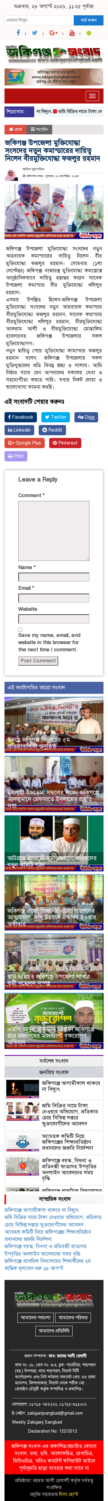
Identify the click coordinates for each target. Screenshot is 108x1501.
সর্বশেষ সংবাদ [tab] (54, 1061)
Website (27, 609)
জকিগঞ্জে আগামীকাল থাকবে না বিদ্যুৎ (71, 1086)
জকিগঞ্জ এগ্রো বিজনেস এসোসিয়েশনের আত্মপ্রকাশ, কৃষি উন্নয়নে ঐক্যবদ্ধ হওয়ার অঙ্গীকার (52, 917)
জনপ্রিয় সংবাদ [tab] (54, 1072)
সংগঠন (42, 129)
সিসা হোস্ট (68, 1494)
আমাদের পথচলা (35, 1318)
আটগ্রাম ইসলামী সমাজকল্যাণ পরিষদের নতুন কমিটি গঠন (52, 862)
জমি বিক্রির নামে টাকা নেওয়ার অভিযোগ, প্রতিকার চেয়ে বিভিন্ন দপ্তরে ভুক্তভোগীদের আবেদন (70, 1114)
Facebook (22, 417)
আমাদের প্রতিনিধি (54, 1331)
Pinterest (67, 443)
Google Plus (27, 443)
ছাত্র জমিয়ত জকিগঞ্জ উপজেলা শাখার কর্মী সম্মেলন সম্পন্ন (49, 980)
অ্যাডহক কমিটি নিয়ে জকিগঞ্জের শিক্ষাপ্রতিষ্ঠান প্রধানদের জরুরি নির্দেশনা (67, 1142)
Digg (88, 417)
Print (18, 456)
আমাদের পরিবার (73, 1318)
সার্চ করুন (89, 20)
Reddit (54, 430)
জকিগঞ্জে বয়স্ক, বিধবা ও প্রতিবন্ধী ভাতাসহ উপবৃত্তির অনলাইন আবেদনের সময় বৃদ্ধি (69, 1169)
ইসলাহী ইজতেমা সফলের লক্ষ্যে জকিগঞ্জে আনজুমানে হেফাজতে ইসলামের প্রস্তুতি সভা (53, 799)
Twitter (58, 417)
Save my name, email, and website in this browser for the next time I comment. (49, 642)
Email (26, 588)
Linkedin (21, 430)
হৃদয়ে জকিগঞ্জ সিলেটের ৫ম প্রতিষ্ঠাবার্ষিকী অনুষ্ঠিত (39, 743)
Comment (31, 495)
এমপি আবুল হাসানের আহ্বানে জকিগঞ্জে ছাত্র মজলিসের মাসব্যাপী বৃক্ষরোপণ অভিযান (51, 1036)
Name (27, 567)
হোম (17, 129)
